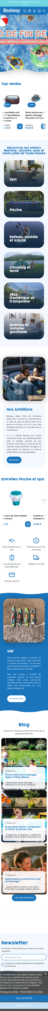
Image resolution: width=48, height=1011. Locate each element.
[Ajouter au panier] (20, 126)
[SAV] (29, 10)
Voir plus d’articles (24, 898)
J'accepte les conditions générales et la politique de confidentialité (24, 964)
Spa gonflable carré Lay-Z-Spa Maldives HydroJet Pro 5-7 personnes (10, 116)
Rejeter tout (24, 1005)
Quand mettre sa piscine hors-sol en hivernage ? (22, 880)
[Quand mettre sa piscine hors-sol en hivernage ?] (24, 868)
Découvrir (14, 460)
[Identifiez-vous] (34, 10)
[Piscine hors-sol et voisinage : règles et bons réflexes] (24, 764)
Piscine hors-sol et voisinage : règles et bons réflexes (21, 776)
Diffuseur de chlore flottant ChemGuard (14, 517)
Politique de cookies (9, 991)
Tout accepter (24, 998)
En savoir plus (16, 699)
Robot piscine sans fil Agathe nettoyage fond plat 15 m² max (35, 115)
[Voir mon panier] (39, 10)
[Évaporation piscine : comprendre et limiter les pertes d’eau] (24, 816)
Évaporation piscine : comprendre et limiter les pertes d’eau (23, 828)
